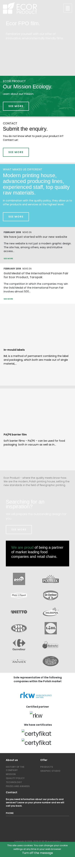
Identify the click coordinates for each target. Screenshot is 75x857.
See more (15, 106)
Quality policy (15, 778)
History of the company (15, 768)
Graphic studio (50, 770)
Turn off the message (37, 853)
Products (46, 766)
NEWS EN (26, 232)
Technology (14, 782)
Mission (11, 774)
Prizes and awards (18, 786)
